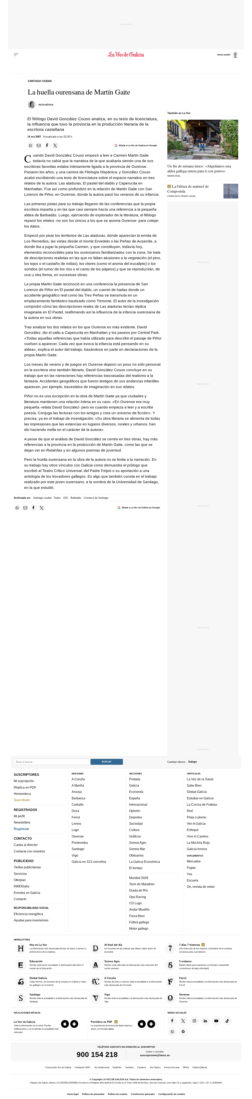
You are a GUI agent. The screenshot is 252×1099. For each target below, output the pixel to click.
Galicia (134, 785)
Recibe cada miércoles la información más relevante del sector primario (131, 965)
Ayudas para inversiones (31, 920)
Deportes (135, 817)
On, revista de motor (201, 886)
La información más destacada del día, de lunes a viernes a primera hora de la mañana (58, 948)
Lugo (75, 830)
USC (65, 497)
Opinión (134, 811)
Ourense (78, 836)
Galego (192, 761)
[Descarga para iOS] (65, 1024)
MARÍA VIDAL (174, 176)
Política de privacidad (93, 1094)
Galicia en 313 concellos (89, 861)
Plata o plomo (196, 817)
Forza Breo (137, 916)
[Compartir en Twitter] (55, 145)
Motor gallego (138, 928)
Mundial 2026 (138, 878)
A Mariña (78, 785)
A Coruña (78, 779)
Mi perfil (19, 816)
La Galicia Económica (144, 861)
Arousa (77, 792)
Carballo (78, 804)
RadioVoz (117, 1067)
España (134, 798)
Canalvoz (141, 1067)
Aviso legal (73, 1094)
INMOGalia (21, 886)
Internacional (138, 804)
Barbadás (75, 497)
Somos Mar (137, 849)
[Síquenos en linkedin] (205, 1021)
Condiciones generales (143, 1094)
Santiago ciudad (42, 497)
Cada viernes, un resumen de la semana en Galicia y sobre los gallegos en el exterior (58, 981)
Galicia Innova (197, 849)
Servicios (20, 873)
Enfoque (193, 830)
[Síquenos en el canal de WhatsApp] (172, 1032)
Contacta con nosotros (29, 851)
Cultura (134, 830)
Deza (75, 811)
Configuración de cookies (171, 1094)
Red (190, 811)
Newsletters (22, 822)
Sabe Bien (194, 785)
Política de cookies (117, 1094)
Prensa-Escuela (171, 1067)
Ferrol (76, 817)
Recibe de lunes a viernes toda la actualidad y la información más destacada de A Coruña (133, 981)
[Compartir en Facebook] (47, 145)
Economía (136, 792)
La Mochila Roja (198, 842)
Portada (134, 779)
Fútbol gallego (139, 922)
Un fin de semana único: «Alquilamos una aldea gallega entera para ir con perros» (199, 168)
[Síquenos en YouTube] (216, 1021)
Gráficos (135, 836)
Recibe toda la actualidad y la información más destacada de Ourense (208, 998)
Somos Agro (137, 842)
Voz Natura (155, 1067)
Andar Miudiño (139, 909)
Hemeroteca (22, 793)
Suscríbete (22, 800)
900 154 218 (97, 1054)
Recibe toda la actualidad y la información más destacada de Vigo (133, 998)
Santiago (78, 849)
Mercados (194, 861)
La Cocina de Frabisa (202, 804)
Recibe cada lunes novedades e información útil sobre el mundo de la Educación (56, 965)
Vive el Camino (197, 836)
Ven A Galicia (196, 823)
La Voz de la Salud (200, 779)
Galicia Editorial (199, 1067)
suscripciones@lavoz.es (155, 1055)
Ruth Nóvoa (46, 105)
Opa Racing (137, 897)
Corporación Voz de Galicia (58, 1067)
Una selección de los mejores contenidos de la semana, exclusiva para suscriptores (205, 948)
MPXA (186, 1067)
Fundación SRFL (83, 1067)
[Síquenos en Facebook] (172, 1021)
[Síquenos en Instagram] (194, 1021)
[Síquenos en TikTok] (227, 1021)
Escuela (192, 880)
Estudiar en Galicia (200, 798)
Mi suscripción (24, 781)
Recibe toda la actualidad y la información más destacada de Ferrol (208, 981)
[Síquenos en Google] (183, 1032)
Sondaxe (129, 1067)
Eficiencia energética (28, 914)
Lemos (76, 823)
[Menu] (16, 55)
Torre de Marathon (142, 884)
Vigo (75, 855)
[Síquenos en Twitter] (183, 1021)
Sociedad (136, 823)
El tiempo (135, 868)
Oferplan (20, 880)
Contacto (20, 899)
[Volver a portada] (126, 55)
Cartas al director (26, 845)
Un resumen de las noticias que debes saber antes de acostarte (130, 948)
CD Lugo (135, 903)
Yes (189, 874)
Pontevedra (80, 842)
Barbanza (78, 798)
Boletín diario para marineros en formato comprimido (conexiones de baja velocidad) (204, 965)
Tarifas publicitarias (27, 867)
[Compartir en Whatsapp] (30, 145)
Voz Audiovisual (101, 1067)
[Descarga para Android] (74, 1024)
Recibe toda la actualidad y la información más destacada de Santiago (58, 998)
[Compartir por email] (38, 145)
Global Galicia (197, 792)
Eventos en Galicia (27, 892)
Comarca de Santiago (96, 497)
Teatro (57, 497)
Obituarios (136, 855)
